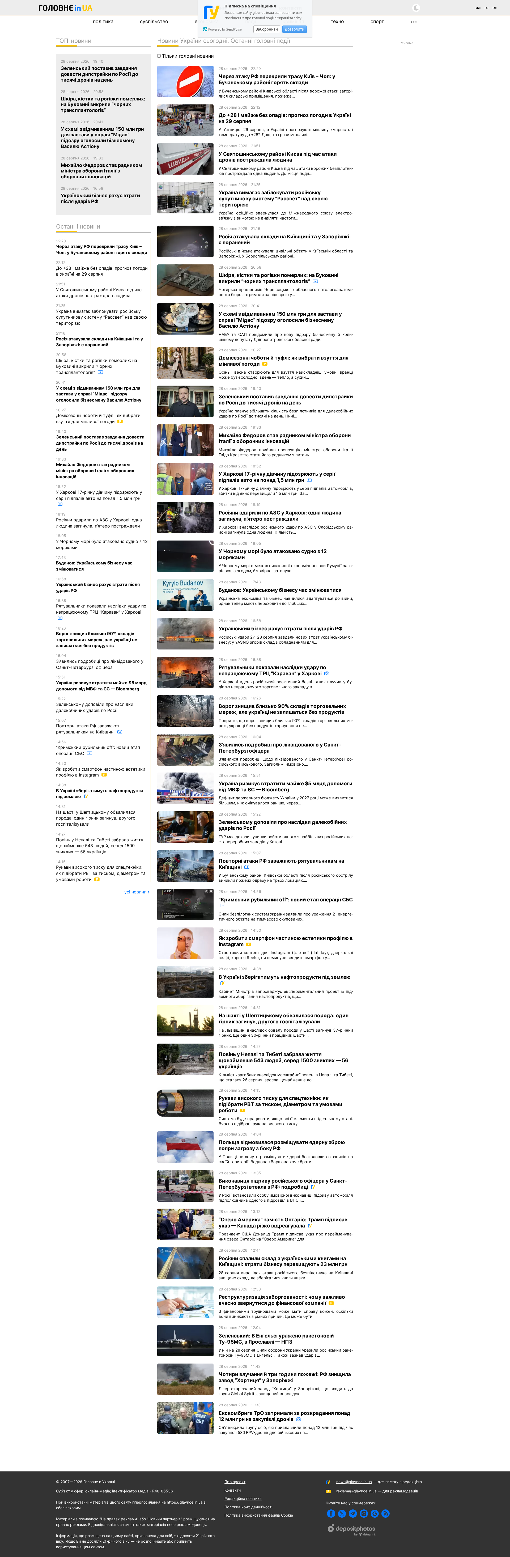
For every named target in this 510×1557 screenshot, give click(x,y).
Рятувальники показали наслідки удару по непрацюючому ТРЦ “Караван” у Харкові (101, 606)
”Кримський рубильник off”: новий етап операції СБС (98, 748)
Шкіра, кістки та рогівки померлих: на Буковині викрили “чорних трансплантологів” (96, 363)
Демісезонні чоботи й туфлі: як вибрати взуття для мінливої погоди (98, 416)
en (494, 7)
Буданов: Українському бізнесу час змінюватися (94, 563)
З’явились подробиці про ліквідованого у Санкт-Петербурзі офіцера (99, 661)
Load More (255, 1449)
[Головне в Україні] (65, 9)
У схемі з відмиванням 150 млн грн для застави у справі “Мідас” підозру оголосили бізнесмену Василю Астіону (98, 391)
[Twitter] (342, 1513)
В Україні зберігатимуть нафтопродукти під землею (99, 791)
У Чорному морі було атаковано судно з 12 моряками (102, 541)
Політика (103, 21)
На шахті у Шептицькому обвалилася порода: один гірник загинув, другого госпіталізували (95, 815)
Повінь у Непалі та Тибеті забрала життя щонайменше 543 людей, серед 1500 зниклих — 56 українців (99, 843)
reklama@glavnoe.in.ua (356, 1491)
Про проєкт (234, 1481)
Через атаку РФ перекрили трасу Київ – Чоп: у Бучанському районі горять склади (101, 247)
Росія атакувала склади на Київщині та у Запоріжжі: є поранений (99, 339)
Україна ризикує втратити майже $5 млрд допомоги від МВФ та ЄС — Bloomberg (101, 683)
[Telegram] (353, 1513)
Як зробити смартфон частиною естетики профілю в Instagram (100, 769)
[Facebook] (331, 1513)
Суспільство (154, 21)
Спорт (377, 21)
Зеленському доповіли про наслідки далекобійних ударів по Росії (94, 705)
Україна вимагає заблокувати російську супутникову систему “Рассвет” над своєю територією (101, 314)
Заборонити (267, 29)
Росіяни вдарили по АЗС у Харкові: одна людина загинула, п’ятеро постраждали (99, 520)
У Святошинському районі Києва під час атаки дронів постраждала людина (99, 290)
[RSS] (385, 1513)
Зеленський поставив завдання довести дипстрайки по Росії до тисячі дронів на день (100, 440)
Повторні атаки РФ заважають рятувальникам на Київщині (88, 726)
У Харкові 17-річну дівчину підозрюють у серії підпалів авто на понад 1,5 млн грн (99, 492)
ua (478, 7)
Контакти (232, 1490)
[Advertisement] (407, 126)
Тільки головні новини (187, 56)
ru (486, 7)
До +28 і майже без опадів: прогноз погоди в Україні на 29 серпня (102, 268)
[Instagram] (364, 1513)
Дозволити (294, 29)
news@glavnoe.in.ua (354, 1481)
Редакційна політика (243, 1498)
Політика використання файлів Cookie (258, 1515)
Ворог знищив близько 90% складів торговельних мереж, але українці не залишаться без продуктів (96, 637)
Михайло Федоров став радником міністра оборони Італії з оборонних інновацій (95, 468)
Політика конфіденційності (248, 1507)
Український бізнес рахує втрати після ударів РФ (98, 585)
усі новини (135, 891)
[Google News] (375, 1513)
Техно (337, 21)
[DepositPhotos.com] (352, 1530)
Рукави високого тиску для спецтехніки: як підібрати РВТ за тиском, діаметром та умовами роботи (101, 870)
